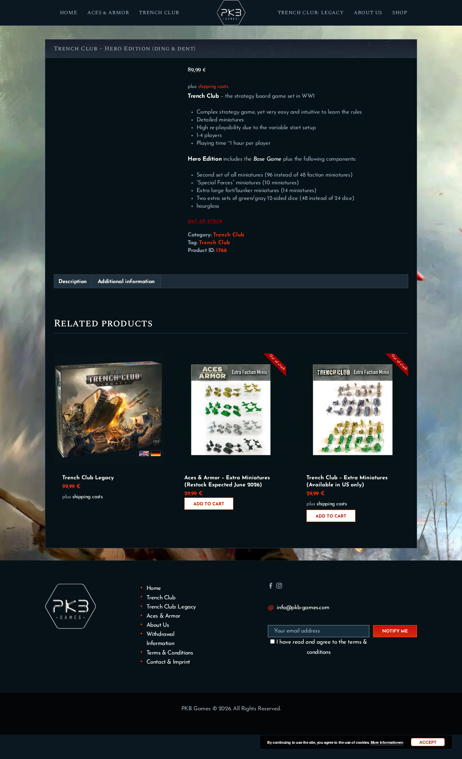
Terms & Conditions (169, 653)
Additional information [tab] (126, 281)
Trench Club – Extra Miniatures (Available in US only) (347, 481)
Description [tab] (73, 281)
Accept (427, 742)
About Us (157, 625)
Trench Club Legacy (88, 478)
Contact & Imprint (168, 662)
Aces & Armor (163, 616)
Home (153, 588)
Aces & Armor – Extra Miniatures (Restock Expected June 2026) (227, 481)
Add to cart (208, 504)
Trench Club (228, 235)
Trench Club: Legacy (171, 607)
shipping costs (213, 86)
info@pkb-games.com (303, 608)
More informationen (387, 742)
